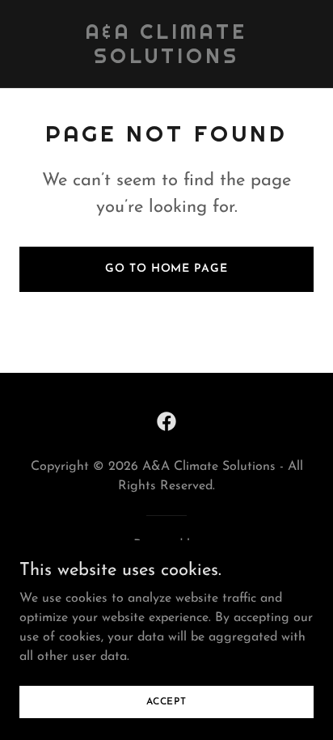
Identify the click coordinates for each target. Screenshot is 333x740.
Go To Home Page (166, 269)
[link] (166, 59)
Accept (166, 701)
